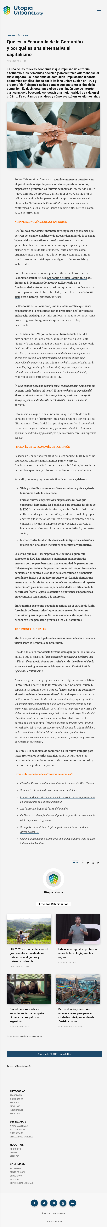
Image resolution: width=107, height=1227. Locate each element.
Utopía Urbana (53, 892)
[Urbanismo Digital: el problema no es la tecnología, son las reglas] (78, 929)
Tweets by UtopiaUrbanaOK (19, 1066)
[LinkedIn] (5, 198)
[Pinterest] (98, 862)
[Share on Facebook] (5, 183)
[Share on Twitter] (5, 190)
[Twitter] (44, 1203)
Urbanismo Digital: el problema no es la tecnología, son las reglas (77, 953)
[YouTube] (62, 1203)
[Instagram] (53, 1203)
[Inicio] (23, 15)
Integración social (18, 35)
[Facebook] (34, 1203)
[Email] (5, 205)
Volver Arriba (54, 1221)
